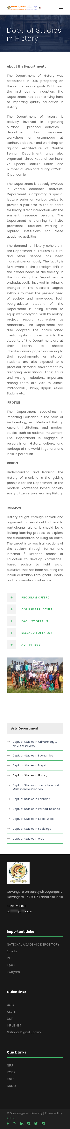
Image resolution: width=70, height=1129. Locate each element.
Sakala (12, 951)
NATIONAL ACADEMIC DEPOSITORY (33, 944)
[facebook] (8, 1123)
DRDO (11, 1086)
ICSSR (11, 1072)
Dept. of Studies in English (30, 765)
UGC (10, 1005)
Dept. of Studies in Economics (33, 755)
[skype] (28, 1123)
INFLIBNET (14, 1025)
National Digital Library (24, 1032)
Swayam (13, 972)
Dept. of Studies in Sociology (32, 829)
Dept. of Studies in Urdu (28, 839)
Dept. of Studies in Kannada (31, 799)
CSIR (10, 1079)
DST (10, 1018)
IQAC (11, 965)
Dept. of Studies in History (30, 775)
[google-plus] (14, 1123)
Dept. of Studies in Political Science (36, 809)
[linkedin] (21, 1123)
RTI (9, 958)
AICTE (11, 1012)
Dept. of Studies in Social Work (33, 819)
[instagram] (43, 1123)
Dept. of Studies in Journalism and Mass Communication (36, 787)
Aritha (11, 1118)
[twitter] (36, 1123)
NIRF (10, 1065)
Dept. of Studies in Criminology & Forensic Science (35, 744)
